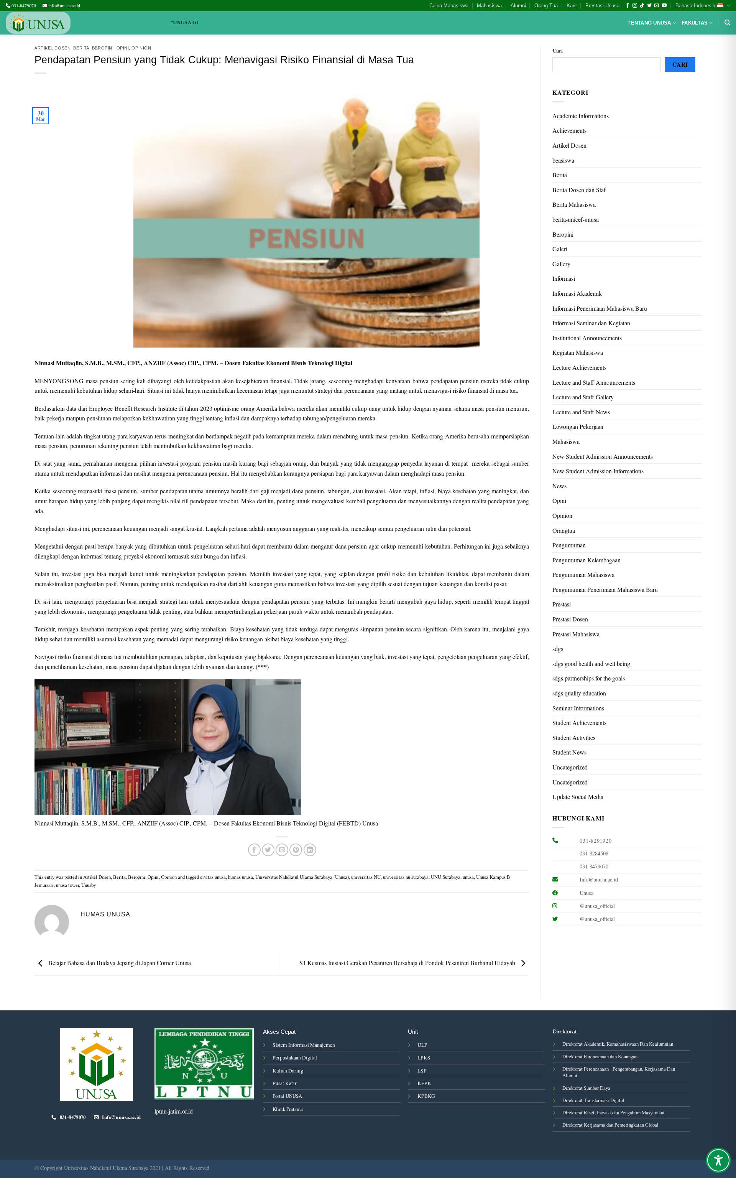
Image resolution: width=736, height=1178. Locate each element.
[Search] (727, 22)
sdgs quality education (579, 693)
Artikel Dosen (52, 48)
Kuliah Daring (288, 1070)
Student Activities (573, 737)
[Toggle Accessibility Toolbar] (718, 1160)
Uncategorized (570, 767)
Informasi (563, 278)
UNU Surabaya (445, 876)
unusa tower (67, 884)
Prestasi (561, 604)
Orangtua (563, 530)
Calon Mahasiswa (448, 5)
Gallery (561, 264)
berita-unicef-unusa (575, 219)
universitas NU (366, 876)
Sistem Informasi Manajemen (304, 1044)
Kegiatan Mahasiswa (577, 352)
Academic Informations (580, 116)
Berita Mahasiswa (574, 204)
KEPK (424, 1083)
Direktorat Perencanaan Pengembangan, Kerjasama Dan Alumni (618, 1072)
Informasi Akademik (577, 293)
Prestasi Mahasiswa (576, 634)
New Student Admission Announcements (602, 456)
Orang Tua (546, 5)
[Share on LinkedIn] (310, 850)
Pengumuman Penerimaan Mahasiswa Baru (605, 589)
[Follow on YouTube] (664, 5)
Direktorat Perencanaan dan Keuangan (599, 1056)
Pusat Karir (285, 1083)
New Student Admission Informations (598, 471)
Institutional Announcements (587, 338)
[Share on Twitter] (268, 850)
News (559, 486)
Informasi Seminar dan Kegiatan (591, 323)
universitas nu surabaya (406, 876)
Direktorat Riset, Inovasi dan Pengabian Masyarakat (613, 1112)
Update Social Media (577, 796)
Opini (123, 48)
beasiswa (563, 160)
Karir (572, 5)
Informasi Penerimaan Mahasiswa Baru (599, 308)
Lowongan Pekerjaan (577, 426)
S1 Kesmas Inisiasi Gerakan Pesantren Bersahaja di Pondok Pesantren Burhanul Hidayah (408, 963)
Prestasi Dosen (570, 619)
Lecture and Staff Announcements (593, 382)
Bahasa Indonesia (695, 5)
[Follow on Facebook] (627, 5)
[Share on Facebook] (254, 850)
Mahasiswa (489, 5)
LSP (422, 1070)
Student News (569, 752)
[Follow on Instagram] (634, 5)
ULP (422, 1044)
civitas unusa (213, 876)
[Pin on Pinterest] (295, 850)
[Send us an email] (656, 5)
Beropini (102, 48)
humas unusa (240, 876)
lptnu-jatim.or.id (173, 1111)
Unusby (88, 884)
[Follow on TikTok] (642, 5)
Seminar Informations (578, 708)
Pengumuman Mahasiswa (583, 574)
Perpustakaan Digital (295, 1057)
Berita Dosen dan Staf (579, 190)
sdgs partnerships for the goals (588, 678)
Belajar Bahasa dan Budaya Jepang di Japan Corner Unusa (119, 963)
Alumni (518, 5)
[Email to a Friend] (282, 850)
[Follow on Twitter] (649, 5)
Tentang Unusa (649, 23)
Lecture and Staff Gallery (583, 397)
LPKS (423, 1057)
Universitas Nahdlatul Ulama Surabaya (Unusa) (302, 876)
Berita (81, 48)
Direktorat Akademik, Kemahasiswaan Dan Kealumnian (617, 1043)
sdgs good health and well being (591, 663)
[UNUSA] (38, 23)
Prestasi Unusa (602, 5)
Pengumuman (569, 545)
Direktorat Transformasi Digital (593, 1100)
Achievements (569, 130)
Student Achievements (579, 722)
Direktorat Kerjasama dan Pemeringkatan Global (610, 1124)
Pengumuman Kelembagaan (586, 560)
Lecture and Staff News (581, 412)
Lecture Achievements (579, 367)
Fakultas (695, 23)
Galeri (559, 249)
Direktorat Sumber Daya (586, 1087)
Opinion (141, 48)
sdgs (557, 648)
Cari (557, 50)
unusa (468, 876)
